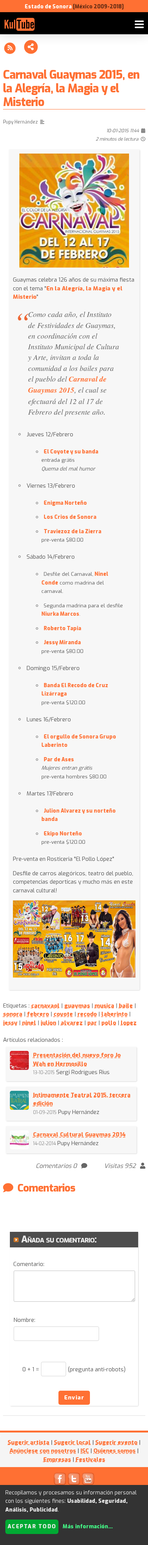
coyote (63, 1014)
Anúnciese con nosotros (42, 1451)
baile (126, 1005)
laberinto (114, 1014)
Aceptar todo (32, 1526)
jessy (10, 1023)
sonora (12, 1014)
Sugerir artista (28, 1442)
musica (104, 1005)
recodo (87, 1014)
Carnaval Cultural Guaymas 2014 (79, 1134)
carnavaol (45, 1005)
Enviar (74, 1397)
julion (48, 1023)
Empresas (57, 1459)
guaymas (77, 1005)
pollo (108, 1023)
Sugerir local (72, 1442)
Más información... (88, 1526)
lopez (129, 1023)
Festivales (90, 1459)
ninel (29, 1023)
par (92, 1023)
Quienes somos (114, 1451)
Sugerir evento (116, 1442)
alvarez (72, 1023)
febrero (38, 1014)
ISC (84, 1451)
